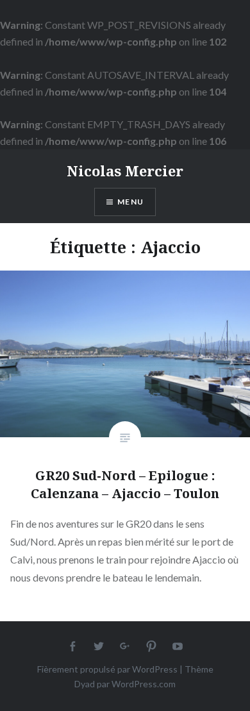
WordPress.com (144, 683)
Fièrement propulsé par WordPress (107, 669)
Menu (130, 201)
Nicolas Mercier (125, 170)
